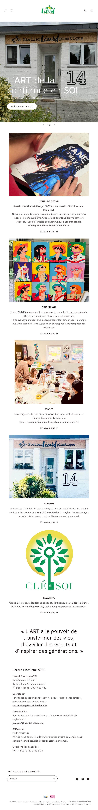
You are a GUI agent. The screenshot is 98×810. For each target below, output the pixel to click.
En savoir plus (47, 231)
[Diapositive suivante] (55, 125)
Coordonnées (39, 804)
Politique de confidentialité (80, 802)
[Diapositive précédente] (43, 125)
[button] (6, 11)
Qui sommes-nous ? (22, 106)
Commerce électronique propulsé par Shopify (48, 802)
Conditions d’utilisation (81, 804)
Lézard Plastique (23, 802)
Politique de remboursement (58, 804)
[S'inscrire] (54, 778)
